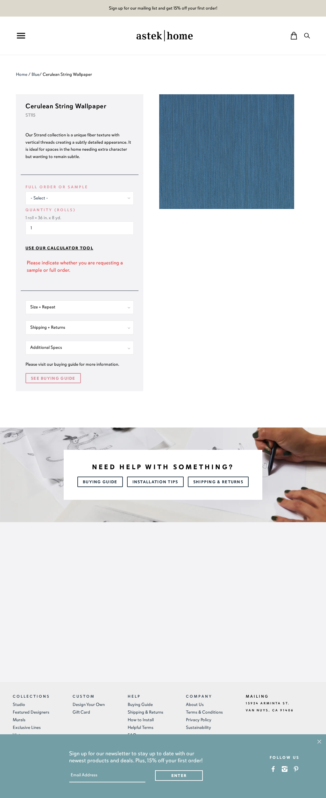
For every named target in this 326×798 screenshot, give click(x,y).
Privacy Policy (198, 720)
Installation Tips (155, 482)
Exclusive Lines (27, 727)
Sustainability (198, 727)
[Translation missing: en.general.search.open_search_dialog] (307, 35)
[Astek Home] (164, 35)
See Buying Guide (53, 378)
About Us (195, 704)
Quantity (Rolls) (50, 210)
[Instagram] (285, 769)
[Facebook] (273, 769)
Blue (35, 74)
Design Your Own (89, 704)
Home (21, 74)
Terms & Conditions (204, 712)
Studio (19, 704)
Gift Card (81, 712)
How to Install (141, 720)
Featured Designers (31, 712)
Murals (19, 720)
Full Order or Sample (56, 187)
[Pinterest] (296, 769)
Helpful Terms (140, 727)
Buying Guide (100, 482)
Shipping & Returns (218, 482)
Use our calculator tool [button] (59, 248)
